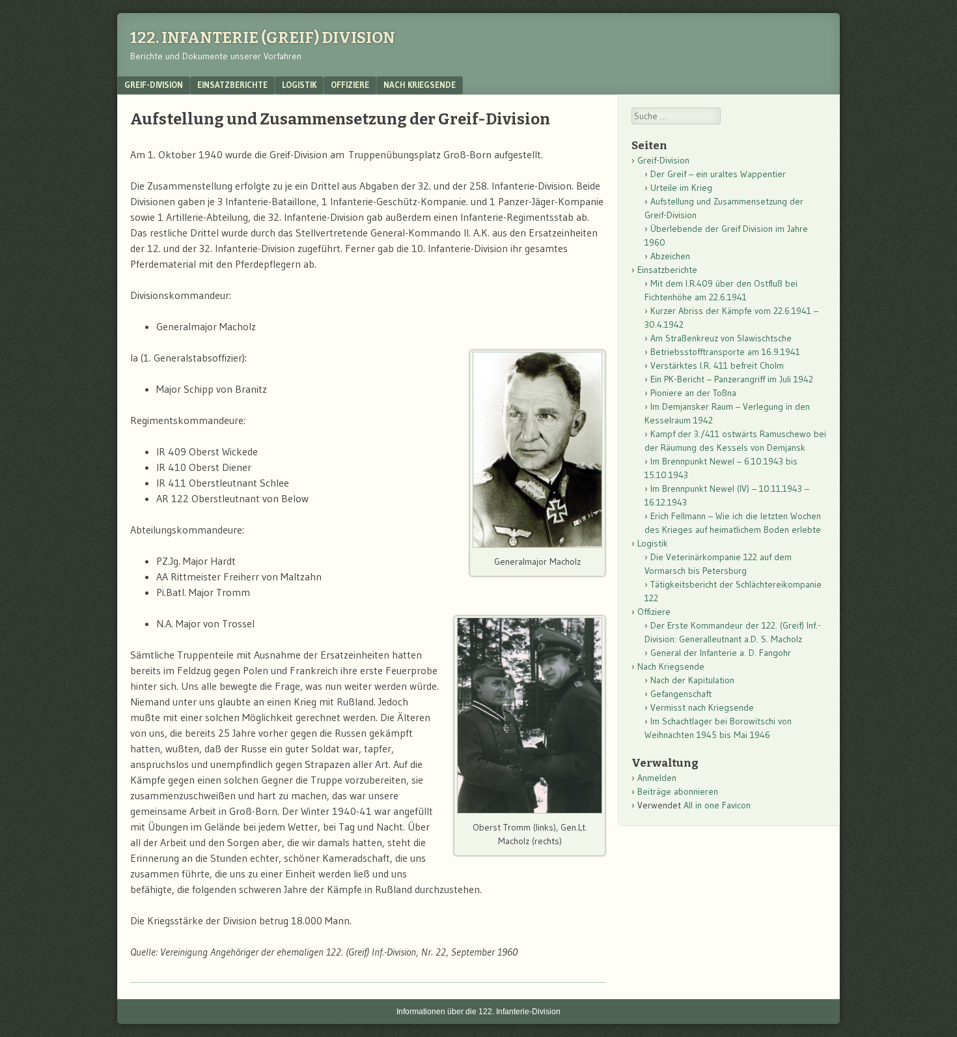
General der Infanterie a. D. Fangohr (720, 653)
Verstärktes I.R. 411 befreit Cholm (717, 365)
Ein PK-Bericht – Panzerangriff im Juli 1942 (731, 379)
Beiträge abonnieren (677, 791)
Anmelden (656, 778)
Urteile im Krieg (681, 187)
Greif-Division (153, 84)
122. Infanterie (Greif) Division (262, 38)
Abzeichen (670, 256)
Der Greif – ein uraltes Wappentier (718, 174)
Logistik (299, 84)
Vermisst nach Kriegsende (702, 707)
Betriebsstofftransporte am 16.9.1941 (725, 352)
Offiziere (350, 84)
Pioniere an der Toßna (693, 393)
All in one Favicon (717, 805)
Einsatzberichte (232, 84)
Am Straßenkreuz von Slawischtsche (721, 338)
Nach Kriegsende (419, 84)
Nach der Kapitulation (692, 680)
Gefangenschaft (681, 694)
